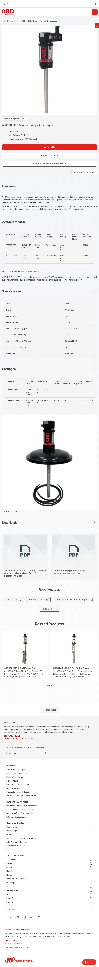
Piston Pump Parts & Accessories (20, 809)
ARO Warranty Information (17, 842)
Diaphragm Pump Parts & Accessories (22, 806)
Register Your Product (15, 846)
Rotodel (9, 902)
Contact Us (11, 849)
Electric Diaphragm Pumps (17, 773)
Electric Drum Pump (14, 777)
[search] (95, 4)
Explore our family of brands (17, 930)
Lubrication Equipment (15, 788)
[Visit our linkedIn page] (17, 917)
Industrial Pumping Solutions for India (22, 796)
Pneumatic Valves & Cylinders (19, 792)
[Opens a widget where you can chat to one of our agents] (89, 962)
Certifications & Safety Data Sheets (21, 838)
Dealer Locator (12, 827)
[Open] (95, 12)
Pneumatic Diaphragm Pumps (18, 769)
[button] (49, 186)
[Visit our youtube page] (31, 917)
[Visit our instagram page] (38, 917)
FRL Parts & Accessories (16, 817)
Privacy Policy (11, 940)
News (8, 834)
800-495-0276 (28, 739)
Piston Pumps (12, 781)
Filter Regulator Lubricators (17, 784)
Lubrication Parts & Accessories (19, 813)
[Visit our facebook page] (24, 917)
